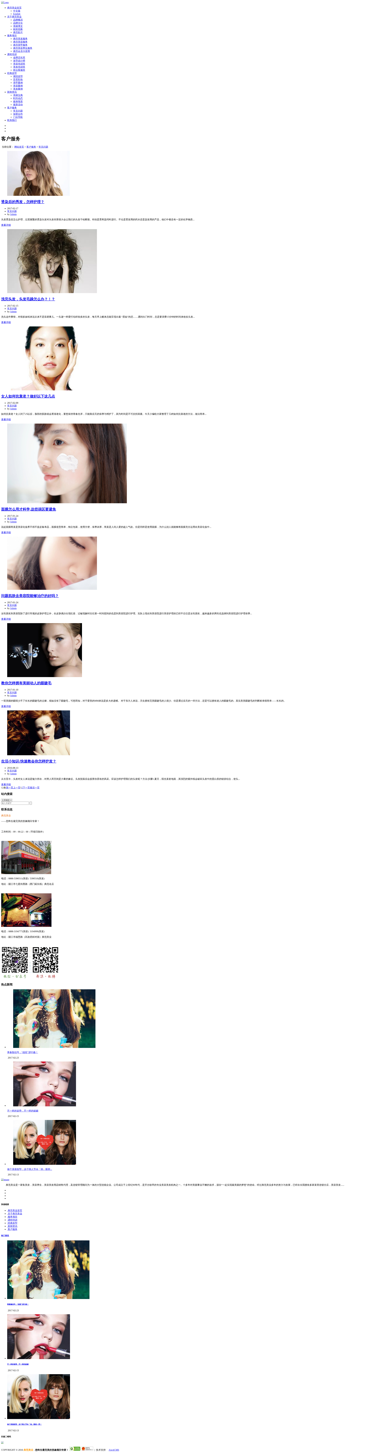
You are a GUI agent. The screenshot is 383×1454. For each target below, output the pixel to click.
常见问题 (18, 111)
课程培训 (12, 54)
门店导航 (18, 117)
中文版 (16, 11)
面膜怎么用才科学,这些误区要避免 (28, 509)
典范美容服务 (20, 42)
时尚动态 (18, 98)
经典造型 (12, 73)
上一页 (16, 787)
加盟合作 (18, 114)
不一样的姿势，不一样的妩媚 (22, 1110)
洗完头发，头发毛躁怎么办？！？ (28, 299)
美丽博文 (18, 26)
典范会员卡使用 (21, 51)
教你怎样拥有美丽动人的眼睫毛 (26, 683)
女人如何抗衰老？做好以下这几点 (28, 396)
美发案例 (18, 89)
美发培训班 (19, 67)
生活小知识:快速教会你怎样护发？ (28, 761)
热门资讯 (5, 1235)
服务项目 (12, 35)
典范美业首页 (14, 7)
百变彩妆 (18, 79)
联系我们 (12, 120)
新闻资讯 (12, 92)
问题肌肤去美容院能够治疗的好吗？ (30, 596)
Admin (13, 214)
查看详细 (6, 225)
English (16, 14)
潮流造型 (18, 76)
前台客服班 (19, 70)
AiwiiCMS (114, 1450)
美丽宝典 (18, 95)
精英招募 (18, 29)
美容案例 (18, 85)
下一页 (26, 787)
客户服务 (12, 107)
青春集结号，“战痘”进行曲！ (22, 1052)
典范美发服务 (20, 38)
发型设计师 (19, 60)
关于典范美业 (14, 16)
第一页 (9, 787)
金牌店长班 (19, 57)
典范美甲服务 (20, 45)
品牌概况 (18, 20)
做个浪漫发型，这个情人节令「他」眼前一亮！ (24, 1424)
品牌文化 (18, 23)
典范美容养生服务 (22, 48)
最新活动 (18, 104)
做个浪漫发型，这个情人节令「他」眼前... (29, 1169)
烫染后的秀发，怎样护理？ (22, 202)
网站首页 (19, 147)
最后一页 (34, 787)
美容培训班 (19, 63)
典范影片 (18, 32)
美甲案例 (18, 82)
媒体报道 (18, 101)
